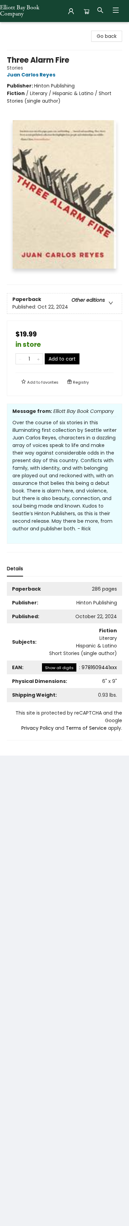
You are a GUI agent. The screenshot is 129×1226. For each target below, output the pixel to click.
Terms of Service (86, 728)
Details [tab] (15, 568)
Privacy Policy (37, 728)
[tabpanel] (64, 661)
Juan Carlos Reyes (31, 74)
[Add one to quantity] (38, 359)
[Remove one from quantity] (20, 359)
